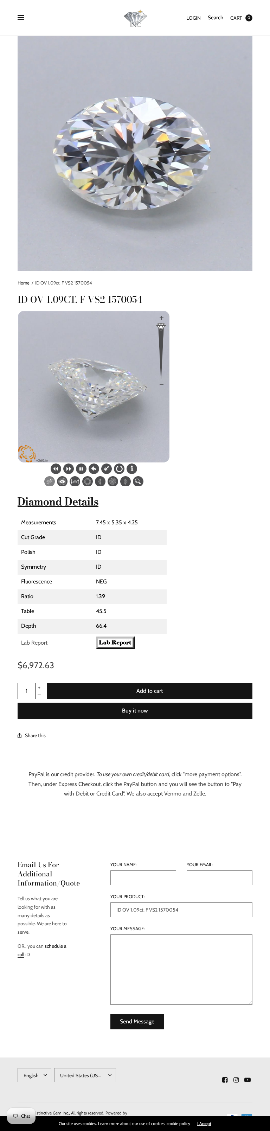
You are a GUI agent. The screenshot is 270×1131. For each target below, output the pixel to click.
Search (215, 17)
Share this (35, 735)
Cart (236, 18)
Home (24, 283)
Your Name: (123, 864)
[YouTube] (247, 1080)
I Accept (204, 1124)
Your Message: (127, 928)
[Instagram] (236, 1080)
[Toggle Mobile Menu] (25, 18)
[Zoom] (135, 153)
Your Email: (200, 864)
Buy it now (135, 710)
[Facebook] (225, 1080)
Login (193, 18)
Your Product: (127, 896)
